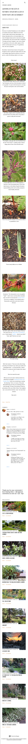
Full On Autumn (6, 601)
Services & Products (8, 19)
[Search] (25, 2)
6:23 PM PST (14, 455)
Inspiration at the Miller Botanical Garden (13, 582)
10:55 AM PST (14, 436)
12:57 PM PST (14, 448)
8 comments (8, 727)
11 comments (8, 653)
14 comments (8, 560)
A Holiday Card (6, 651)
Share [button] (3, 402)
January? (4, 625)
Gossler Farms (21, 297)
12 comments (8, 515)
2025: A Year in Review (7, 513)
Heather (14, 334)
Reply (8, 423)
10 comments (8, 703)
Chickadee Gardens (6, 5)
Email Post (8, 402)
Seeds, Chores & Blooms (8, 558)
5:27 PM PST (14, 415)
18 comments (8, 584)
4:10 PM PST (12, 409)
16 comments (8, 679)
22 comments (8, 536)
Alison (8, 409)
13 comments (8, 627)
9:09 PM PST (13, 427)
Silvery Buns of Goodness (18, 332)
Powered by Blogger (15, 736)
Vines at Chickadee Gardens (9, 725)
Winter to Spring (6, 701)
